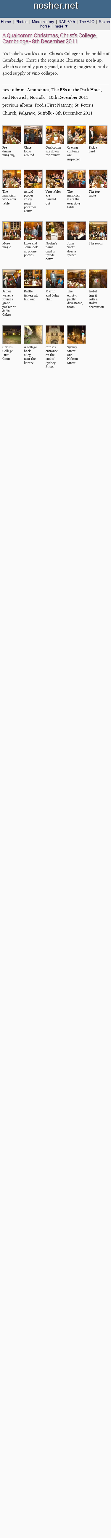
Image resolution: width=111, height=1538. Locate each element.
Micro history (43, 22)
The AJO (86, 22)
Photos (21, 22)
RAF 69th (67, 22)
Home (6, 22)
